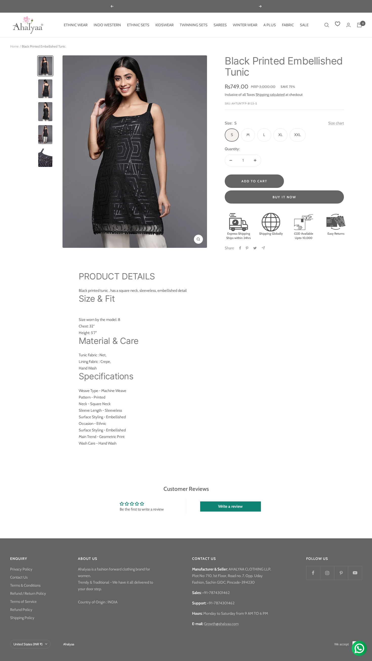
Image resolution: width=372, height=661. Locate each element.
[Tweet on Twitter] (255, 248)
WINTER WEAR (245, 25)
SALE (304, 25)
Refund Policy (21, 609)
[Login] (348, 25)
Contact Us (19, 577)
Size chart (336, 123)
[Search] (326, 25)
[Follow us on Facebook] (313, 573)
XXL (297, 135)
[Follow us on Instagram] (327, 573)
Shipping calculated (270, 94)
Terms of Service (23, 601)
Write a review (230, 506)
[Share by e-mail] (263, 248)
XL (280, 135)
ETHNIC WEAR (76, 25)
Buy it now (284, 197)
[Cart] (359, 25)
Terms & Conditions (25, 585)
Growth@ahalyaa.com (221, 624)
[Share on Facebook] (240, 248)
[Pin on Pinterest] (247, 248)
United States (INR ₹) (28, 644)
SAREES (220, 25)
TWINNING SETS (194, 25)
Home (14, 46)
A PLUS (269, 25)
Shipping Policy (22, 617)
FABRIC (288, 25)
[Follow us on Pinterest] (341, 573)
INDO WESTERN (107, 25)
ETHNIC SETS (138, 25)
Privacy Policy (21, 569)
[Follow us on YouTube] (355, 573)
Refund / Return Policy (28, 593)
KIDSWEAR (164, 25)
